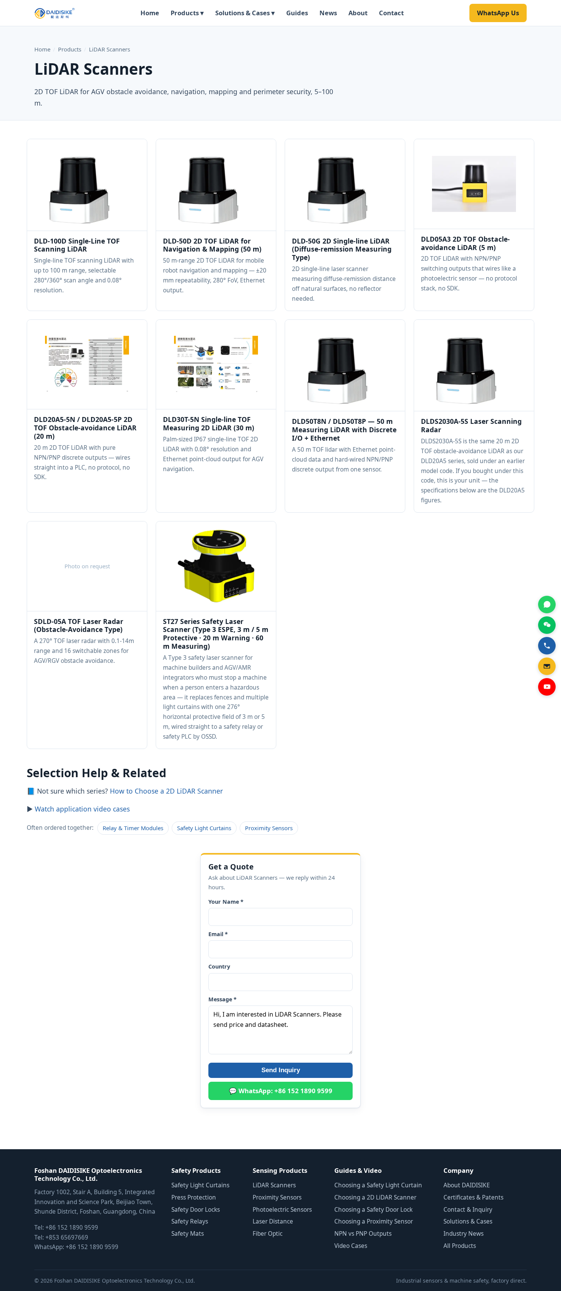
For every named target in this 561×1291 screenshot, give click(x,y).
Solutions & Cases (467, 1221)
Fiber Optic (267, 1234)
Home (149, 12)
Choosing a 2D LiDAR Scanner (375, 1197)
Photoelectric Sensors (282, 1210)
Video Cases (350, 1246)
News (328, 12)
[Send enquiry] (547, 666)
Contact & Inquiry (467, 1210)
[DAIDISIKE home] (54, 13)
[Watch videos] (547, 687)
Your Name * (225, 901)
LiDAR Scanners (274, 1185)
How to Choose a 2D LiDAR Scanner (166, 790)
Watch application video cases (82, 808)
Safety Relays (189, 1221)
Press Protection (193, 1197)
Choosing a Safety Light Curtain (378, 1185)
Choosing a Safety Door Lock (373, 1210)
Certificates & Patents (473, 1197)
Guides (297, 12)
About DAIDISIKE (466, 1185)
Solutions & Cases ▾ (245, 12)
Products (69, 49)
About (358, 12)
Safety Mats (187, 1234)
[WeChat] (547, 625)
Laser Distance (273, 1221)
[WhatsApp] (547, 604)
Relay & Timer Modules (133, 828)
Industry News (463, 1234)
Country (219, 966)
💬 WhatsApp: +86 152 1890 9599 (280, 1090)
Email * (218, 934)
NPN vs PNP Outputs (363, 1234)
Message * (222, 999)
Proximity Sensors (269, 828)
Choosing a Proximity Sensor (373, 1221)
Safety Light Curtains (204, 828)
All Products (459, 1246)
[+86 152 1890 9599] (547, 645)
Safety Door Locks (195, 1210)
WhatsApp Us (498, 12)
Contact (391, 12)
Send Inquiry (280, 1070)
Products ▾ (187, 12)
